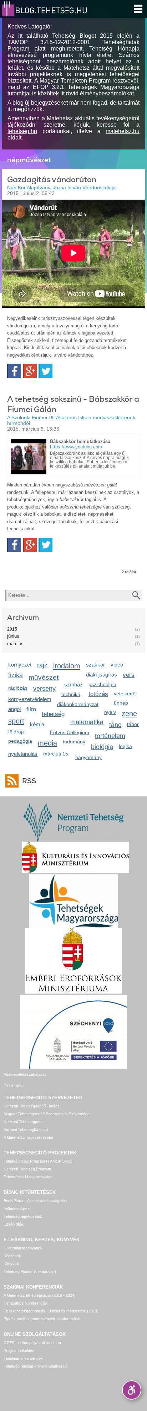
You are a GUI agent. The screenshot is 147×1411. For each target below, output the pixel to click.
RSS (29, 780)
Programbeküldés (19, 1350)
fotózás (98, 694)
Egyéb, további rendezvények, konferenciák (42, 1319)
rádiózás (17, 688)
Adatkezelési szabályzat (25, 1074)
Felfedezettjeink (17, 1208)
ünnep (121, 703)
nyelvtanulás (22, 754)
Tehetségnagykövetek (23, 1216)
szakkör (95, 665)
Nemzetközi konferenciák (26, 1303)
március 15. (56, 754)
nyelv (110, 712)
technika (70, 694)
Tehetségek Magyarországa (28, 1177)
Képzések (12, 1256)
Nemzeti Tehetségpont (23, 1122)
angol (14, 709)
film (31, 709)
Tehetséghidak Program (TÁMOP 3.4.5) (38, 1161)
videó (117, 665)
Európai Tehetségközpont (26, 1129)
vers (129, 675)
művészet (44, 677)
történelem (110, 735)
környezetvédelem (29, 699)
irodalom (66, 666)
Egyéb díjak (14, 1224)
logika (125, 746)
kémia (37, 724)
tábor (133, 724)
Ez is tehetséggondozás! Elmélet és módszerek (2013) (51, 1311)
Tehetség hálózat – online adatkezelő (35, 1366)
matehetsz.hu (123, 131)
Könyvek (11, 1264)
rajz (42, 665)
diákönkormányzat (77, 704)
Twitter (45, 371)
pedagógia (20, 741)
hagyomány (88, 757)
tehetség (53, 714)
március (15, 643)
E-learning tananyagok (23, 1248)
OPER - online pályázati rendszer (32, 1343)
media (47, 743)
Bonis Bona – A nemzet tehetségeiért (35, 1201)
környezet (19, 665)
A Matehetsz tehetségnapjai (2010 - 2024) (40, 1295)
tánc (115, 724)
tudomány (74, 741)
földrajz (16, 732)
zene (129, 713)
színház (73, 684)
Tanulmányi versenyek (23, 1358)
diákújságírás (101, 675)
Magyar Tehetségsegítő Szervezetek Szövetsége (47, 1114)
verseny (44, 688)
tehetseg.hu (22, 131)
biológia (102, 747)
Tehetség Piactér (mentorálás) (30, 1271)
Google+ (30, 371)
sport (16, 721)
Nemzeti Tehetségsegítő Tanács (32, 1106)
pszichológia (102, 684)
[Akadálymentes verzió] (131, 1390)
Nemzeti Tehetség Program (27, 1169)
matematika (86, 722)
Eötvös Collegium (69, 732)
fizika (15, 675)
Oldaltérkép (14, 1086)
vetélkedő (125, 693)
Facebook (14, 371)
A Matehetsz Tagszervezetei (28, 1137)
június (13, 636)
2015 (12, 629)
